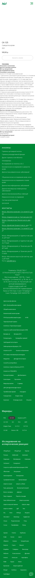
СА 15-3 (17, 426)
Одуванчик (26, 517)
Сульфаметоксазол (9, 480)
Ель (4, 513)
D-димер (20, 383)
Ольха (5, 521)
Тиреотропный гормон (10, 322)
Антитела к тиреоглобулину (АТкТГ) (14, 367)
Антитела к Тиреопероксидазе (12, 326)
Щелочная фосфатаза (10, 301)
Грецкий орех (25, 541)
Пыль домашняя (8, 488)
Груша (12, 561)
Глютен (14, 533)
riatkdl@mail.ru (11, 261)
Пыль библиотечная (9, 500)
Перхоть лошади (21, 496)
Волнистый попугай (23, 488)
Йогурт (5, 570)
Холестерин (7, 379)
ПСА (19, 422)
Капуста (6, 545)
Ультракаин (17, 471)
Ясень (24, 525)
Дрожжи (27, 553)
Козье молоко (16, 553)
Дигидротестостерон (20, 359)
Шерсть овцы (26, 504)
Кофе (5, 537)
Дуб (18, 508)
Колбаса (14, 570)
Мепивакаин (17, 459)
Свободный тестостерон (11, 342)
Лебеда (18, 513)
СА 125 (12, 418)
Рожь (25, 521)
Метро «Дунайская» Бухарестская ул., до (15, 225)
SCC (13, 422)
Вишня (22, 545)
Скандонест (16, 463)
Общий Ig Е (17, 451)
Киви (5, 561)
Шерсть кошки (8, 484)
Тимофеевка (14, 525)
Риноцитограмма (9, 375)
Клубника (23, 533)
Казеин (15, 541)
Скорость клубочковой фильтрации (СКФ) (16, 330)
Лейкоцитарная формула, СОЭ (12, 346)
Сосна (5, 525)
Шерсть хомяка (8, 508)
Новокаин (28, 459)
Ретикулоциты (8, 338)
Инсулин (29, 400)
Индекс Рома (7, 426)
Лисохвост (6, 517)
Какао (20, 561)
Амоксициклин (8, 475)
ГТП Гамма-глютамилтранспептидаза (14, 354)
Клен (11, 513)
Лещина (27, 513)
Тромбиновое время (10, 392)
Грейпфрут (7, 574)
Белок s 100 (14, 430)
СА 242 (5, 430)
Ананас (6, 557)
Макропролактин (9, 383)
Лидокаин (6, 459)
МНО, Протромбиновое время (12, 305)
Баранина (23, 570)
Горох (13, 545)
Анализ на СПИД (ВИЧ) (10, 371)
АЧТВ (26, 317)
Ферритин (7, 359)
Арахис (6, 533)
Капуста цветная (18, 566)
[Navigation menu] (31, 3)
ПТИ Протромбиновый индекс (12, 317)
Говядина (15, 549)
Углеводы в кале (17, 400)
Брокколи (6, 566)
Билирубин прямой (21, 338)
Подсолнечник (15, 521)
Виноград (25, 549)
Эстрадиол (23, 392)
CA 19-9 (6, 422)
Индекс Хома (19, 396)
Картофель (25, 557)
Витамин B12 (17, 334)
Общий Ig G (7, 451)
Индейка (6, 549)
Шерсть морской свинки (11, 504)
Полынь (6, 455)
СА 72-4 (25, 426)
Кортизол (6, 400)
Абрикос (6, 541)
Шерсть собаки (20, 484)
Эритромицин (23, 480)
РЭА (5, 418)
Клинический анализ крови (12, 313)
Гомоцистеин (7, 396)
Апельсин (15, 557)
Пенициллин (20, 475)
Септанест (6, 463)
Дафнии (19, 492)
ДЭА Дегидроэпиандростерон (12, 387)
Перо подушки (8, 496)
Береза (27, 451)
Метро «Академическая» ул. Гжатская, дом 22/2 (17, 217)
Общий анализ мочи (10, 309)
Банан (12, 537)
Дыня (20, 537)
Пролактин (17, 379)
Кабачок (6, 553)
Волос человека (8, 492)
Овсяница (16, 517)
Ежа (24, 508)
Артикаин (25, 455)
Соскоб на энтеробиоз (10, 363)
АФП (25, 422)
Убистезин (7, 471)
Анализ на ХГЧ (8, 350)
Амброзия (15, 455)
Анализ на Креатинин (22, 350)
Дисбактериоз (22, 375)
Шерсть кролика (24, 500)
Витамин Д (7, 334)
